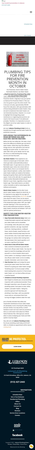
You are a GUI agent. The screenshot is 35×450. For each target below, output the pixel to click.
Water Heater (23, 96)
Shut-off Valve (15, 96)
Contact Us (17, 406)
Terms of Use (23, 444)
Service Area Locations (17, 413)
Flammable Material (12, 92)
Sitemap (10, 444)
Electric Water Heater (22, 90)
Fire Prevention (11, 90)
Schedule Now (17, 395)
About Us (17, 404)
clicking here (7, 327)
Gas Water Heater (23, 92)
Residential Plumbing (17, 399)
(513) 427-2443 (6, 5)
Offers (17, 401)
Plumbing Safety (21, 94)
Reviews (17, 411)
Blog (17, 408)
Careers (17, 415)
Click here (24, 196)
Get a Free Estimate (17, 397)
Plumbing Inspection (10, 94)
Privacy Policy (16, 444)
